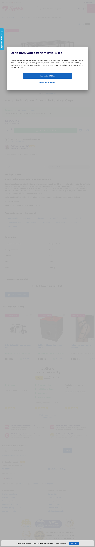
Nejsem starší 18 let (47, 82)
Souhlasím (74, 543)
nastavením (43, 543)
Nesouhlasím (61, 543)
